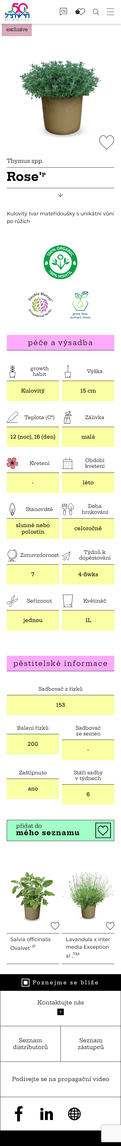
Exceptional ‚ (88, 947)
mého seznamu (48, 829)
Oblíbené (81, 11)
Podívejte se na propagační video (60, 1079)
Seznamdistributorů (30, 1044)
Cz (63, 11)
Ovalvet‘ (30, 943)
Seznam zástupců (91, 1044)
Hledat (96, 11)
